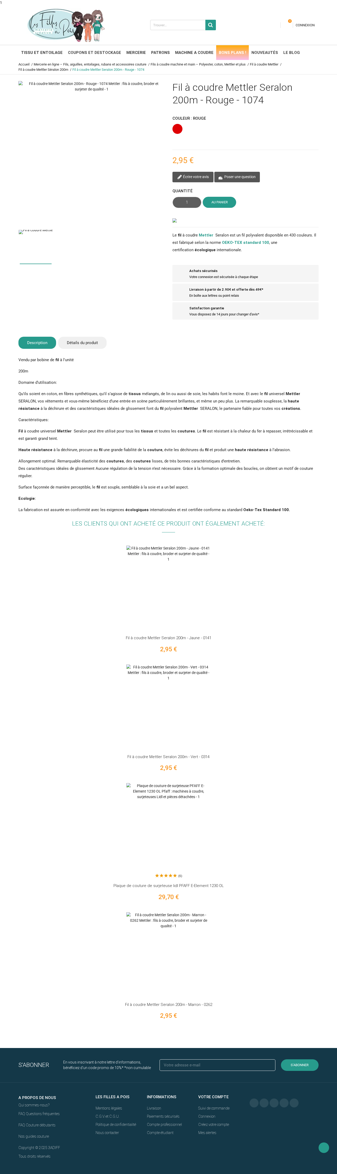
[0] (287, 25)
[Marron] (333, 954)
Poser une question (240, 177)
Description (37, 342)
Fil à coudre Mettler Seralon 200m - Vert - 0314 (168, 756)
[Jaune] (333, 587)
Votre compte (213, 1097)
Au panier (219, 202)
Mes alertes (207, 1133)
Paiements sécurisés (163, 1116)
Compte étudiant (160, 1133)
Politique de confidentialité (116, 1124)
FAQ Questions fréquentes (39, 1114)
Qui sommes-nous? (33, 1105)
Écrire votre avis (195, 177)
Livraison (154, 1108)
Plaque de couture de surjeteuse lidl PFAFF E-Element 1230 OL (168, 885)
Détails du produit (82, 342)
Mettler (206, 235)
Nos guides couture (33, 1136)
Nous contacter (107, 1133)
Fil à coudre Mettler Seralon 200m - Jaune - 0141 (168, 638)
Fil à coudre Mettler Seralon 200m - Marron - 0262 (168, 1004)
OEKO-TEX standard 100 (245, 242)
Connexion (206, 1116)
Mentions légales (109, 1108)
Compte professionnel (164, 1124)
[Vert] (333, 706)
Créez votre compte (213, 1124)
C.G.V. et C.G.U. (108, 1116)
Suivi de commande (214, 1108)
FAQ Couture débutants (37, 1125)
